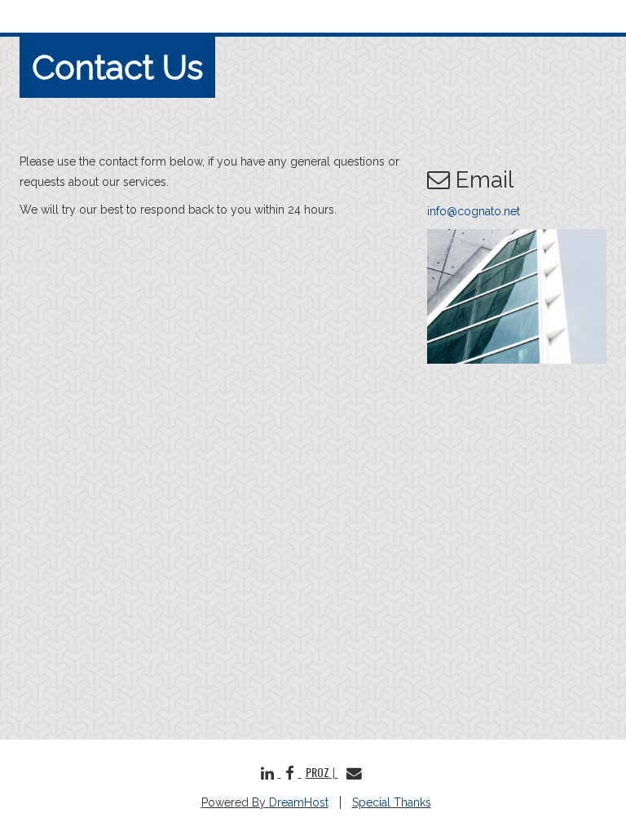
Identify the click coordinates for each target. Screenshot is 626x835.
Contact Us (117, 67)
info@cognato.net (473, 211)
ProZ (317, 771)
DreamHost (298, 802)
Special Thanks (391, 802)
